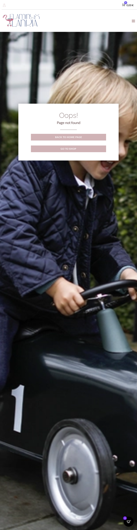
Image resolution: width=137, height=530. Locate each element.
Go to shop (68, 148)
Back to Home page (68, 137)
